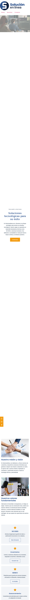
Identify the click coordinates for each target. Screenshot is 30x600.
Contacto (17, 12)
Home (3, 12)
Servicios (9, 12)
